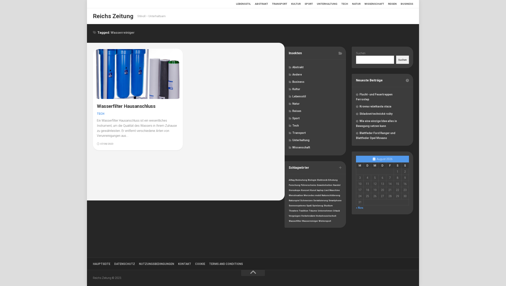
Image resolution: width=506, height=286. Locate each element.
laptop (320, 190)
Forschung (294, 185)
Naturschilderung (331, 195)
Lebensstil (243, 3)
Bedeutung (301, 180)
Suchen (360, 53)
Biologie (312, 180)
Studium (328, 205)
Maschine (334, 190)
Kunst (313, 190)
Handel (336, 185)
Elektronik (322, 180)
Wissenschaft (374, 3)
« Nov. (360, 207)
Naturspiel (294, 200)
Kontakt (184, 264)
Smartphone (335, 200)
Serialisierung (320, 200)
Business (407, 3)
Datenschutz (124, 264)
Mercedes (309, 195)
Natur (356, 3)
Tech (344, 3)
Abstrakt (261, 3)
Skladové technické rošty (376, 113)
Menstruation (296, 195)
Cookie (200, 264)
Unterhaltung (327, 3)
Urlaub (336, 211)
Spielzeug (317, 205)
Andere (297, 74)
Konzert (305, 190)
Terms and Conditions (226, 264)
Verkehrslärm (308, 216)
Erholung (333, 180)
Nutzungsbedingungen (156, 264)
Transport (279, 3)
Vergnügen (295, 216)
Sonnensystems (297, 205)
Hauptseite (101, 264)
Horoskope (294, 190)
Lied (326, 190)
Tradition (303, 211)
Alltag (292, 180)
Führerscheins (308, 185)
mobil (318, 195)
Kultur (296, 3)
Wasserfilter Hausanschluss (126, 106)
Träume (313, 211)
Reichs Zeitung (113, 16)
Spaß (309, 205)
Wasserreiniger (310, 221)
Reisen (392, 3)
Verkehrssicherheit (326, 216)
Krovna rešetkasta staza (375, 106)
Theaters (293, 211)
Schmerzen (306, 200)
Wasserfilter (295, 221)
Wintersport (325, 221)
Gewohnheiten (324, 185)
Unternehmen (325, 211)
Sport (309, 3)
